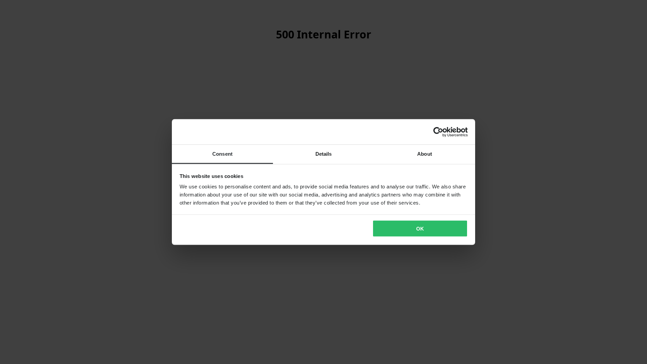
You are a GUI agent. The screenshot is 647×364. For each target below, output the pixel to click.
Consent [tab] (222, 154)
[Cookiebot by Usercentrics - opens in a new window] (438, 132)
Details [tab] (323, 154)
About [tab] (424, 154)
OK (420, 228)
